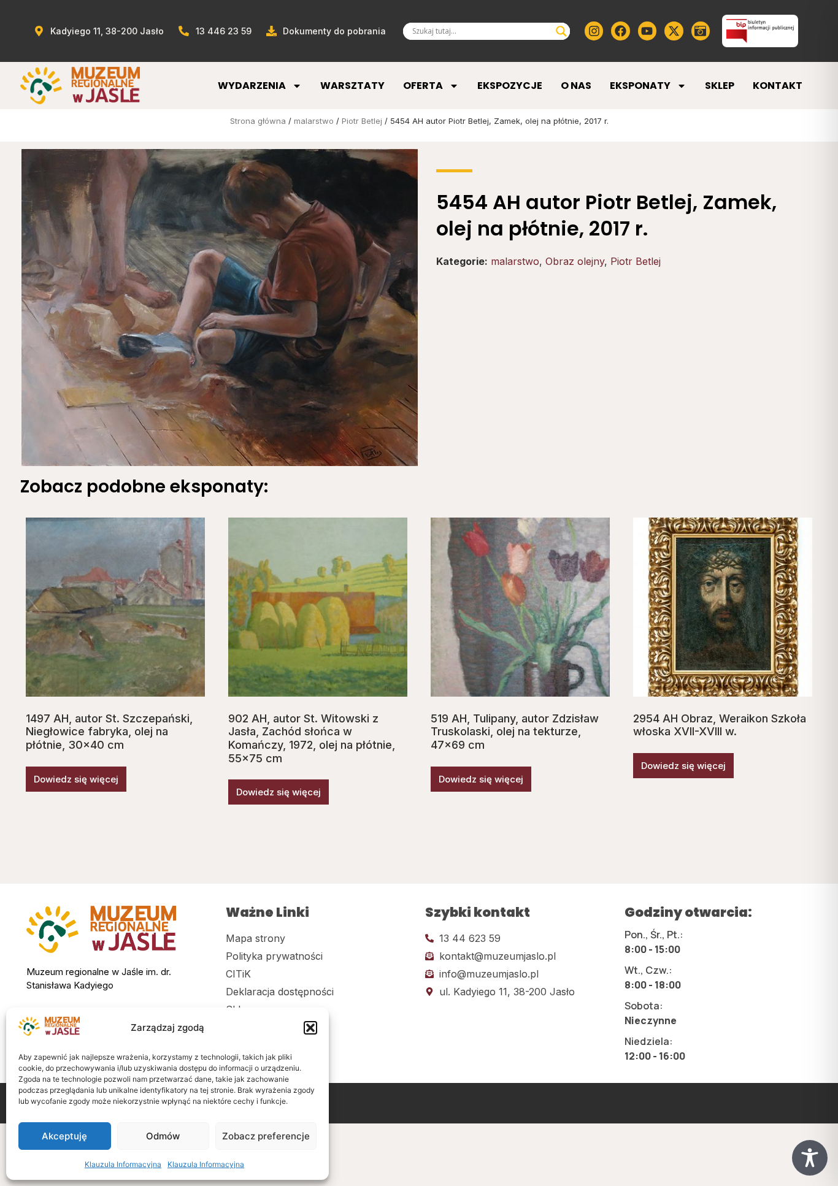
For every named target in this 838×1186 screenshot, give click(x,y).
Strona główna (258, 121)
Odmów (163, 1136)
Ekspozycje (509, 85)
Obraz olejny (574, 261)
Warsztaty (352, 85)
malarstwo (314, 121)
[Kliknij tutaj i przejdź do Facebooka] (620, 30)
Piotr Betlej (362, 121)
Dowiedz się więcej (76, 779)
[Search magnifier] (561, 31)
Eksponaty (640, 85)
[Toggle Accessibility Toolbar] (810, 1158)
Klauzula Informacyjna (123, 1164)
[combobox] (481, 31)
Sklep (719, 85)
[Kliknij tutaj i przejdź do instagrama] (594, 30)
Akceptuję (64, 1136)
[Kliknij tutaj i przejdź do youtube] (647, 30)
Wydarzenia (252, 85)
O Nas (576, 85)
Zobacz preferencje (266, 1136)
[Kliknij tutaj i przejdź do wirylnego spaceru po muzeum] (700, 30)
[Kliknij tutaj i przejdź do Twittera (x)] (673, 30)
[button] (310, 1028)
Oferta (423, 85)
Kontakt (777, 85)
